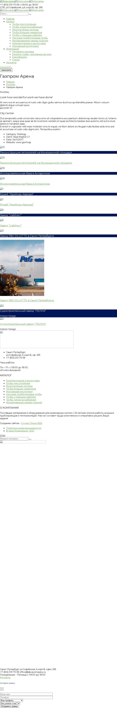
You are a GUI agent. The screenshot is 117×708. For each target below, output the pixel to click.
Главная (10, 18)
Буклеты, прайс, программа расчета (31, 54)
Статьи (16, 59)
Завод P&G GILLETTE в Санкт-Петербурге (27, 300)
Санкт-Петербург (9, 669)
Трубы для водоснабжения (27, 27)
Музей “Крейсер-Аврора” (17, 204)
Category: (11, 134)
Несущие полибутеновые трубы (30, 38)
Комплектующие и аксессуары (29, 43)
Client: (9, 137)
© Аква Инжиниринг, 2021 (20, 431)
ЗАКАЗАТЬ (6, 67)
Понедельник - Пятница (13, 674)
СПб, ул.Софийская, (10, 7)
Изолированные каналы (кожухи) (30, 40)
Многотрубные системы (25, 29)
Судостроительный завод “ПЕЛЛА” (23, 324)
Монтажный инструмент (25, 46)
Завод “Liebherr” (11, 225)
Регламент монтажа (23, 51)
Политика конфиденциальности (23, 428)
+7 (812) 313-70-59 (9, 4)
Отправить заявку (9, 706)
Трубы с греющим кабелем (27, 35)
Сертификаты (19, 57)
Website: (10, 142)
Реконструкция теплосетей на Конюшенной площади (36, 162)
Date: (9, 139)
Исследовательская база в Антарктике (25, 183)
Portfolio (10, 84)
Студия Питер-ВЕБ (31, 423)
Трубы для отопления (24, 24)
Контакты (11, 62)
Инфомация (12, 49)
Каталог (10, 21)
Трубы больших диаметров (27, 32)
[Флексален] (7, 2)
